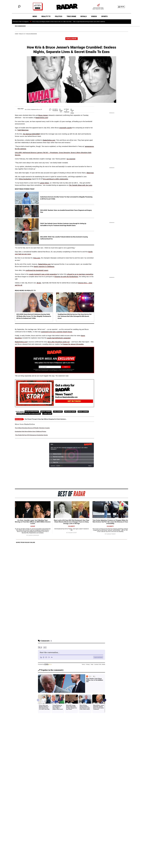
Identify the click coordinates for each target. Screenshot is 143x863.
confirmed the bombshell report (37, 270)
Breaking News (70, 411)
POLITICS (58, 16)
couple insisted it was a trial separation (43, 274)
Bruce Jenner (43, 115)
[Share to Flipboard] (66, 109)
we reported (71, 159)
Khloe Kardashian (31, 33)
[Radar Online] (67, 6)
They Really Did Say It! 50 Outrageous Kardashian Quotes (31, 435)
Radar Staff (20, 108)
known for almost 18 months (73, 344)
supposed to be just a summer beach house (56, 332)
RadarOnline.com (41, 117)
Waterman (90, 173)
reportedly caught (65, 128)
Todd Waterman (22, 130)
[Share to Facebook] (55, 109)
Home (16, 33)
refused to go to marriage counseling (80, 274)
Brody (39, 283)
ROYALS (84, 16)
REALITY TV (45, 16)
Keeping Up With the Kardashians (28, 413)
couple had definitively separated (58, 338)
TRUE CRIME (71, 16)
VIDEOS (94, 16)
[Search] (19, 7)
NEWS (35, 16)
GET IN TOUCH (74, 401)
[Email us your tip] (38, 10)
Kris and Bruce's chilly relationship (55, 179)
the (31, 134)
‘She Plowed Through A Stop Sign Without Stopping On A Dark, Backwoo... (46, 419)
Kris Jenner (58, 411)
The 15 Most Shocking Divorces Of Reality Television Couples (32, 428)
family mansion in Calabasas (44, 266)
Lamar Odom (44, 183)
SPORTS (104, 16)
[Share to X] (61, 109)
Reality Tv (22, 33)
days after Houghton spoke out (59, 342)
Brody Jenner (83, 411)
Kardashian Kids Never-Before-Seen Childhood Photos (30, 431)
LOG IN (122, 6)
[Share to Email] (72, 109)
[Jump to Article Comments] (50, 109)
